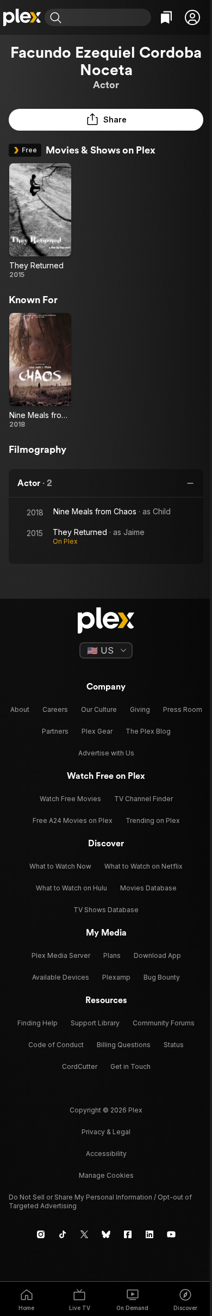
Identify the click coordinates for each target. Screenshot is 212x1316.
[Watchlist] (166, 17)
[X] (84, 1234)
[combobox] (107, 17)
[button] (192, 17)
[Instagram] (41, 1234)
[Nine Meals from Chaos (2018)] (40, 371)
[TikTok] (62, 1234)
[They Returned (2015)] (40, 221)
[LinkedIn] (149, 1234)
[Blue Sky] (106, 1234)
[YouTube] (171, 1234)
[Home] (22, 17)
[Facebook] (128, 1234)
